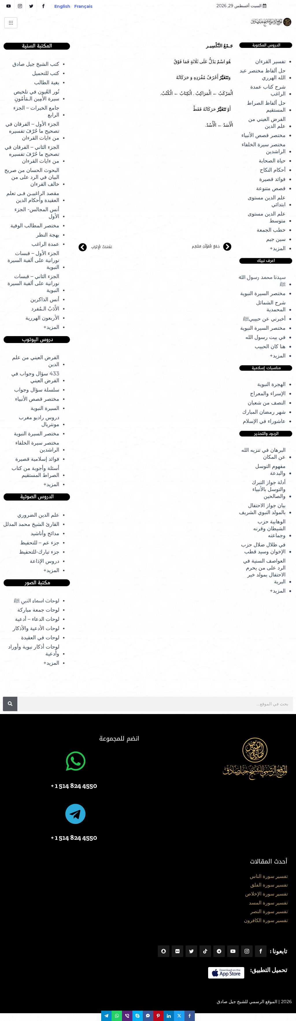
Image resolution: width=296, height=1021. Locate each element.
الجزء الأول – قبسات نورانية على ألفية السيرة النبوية (33, 260)
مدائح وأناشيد (45, 533)
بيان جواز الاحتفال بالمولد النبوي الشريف (262, 509)
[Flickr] (177, 951)
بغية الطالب (46, 82)
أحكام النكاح (273, 170)
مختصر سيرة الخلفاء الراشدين (264, 148)
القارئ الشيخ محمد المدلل (31, 524)
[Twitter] (191, 951)
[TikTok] (205, 951)
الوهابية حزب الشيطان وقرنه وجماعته (269, 528)
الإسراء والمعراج (268, 393)
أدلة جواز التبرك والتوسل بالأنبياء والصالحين (269, 489)
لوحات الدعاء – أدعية (37, 619)
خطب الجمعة (271, 230)
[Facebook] (261, 951)
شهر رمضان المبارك (264, 412)
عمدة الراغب (45, 244)
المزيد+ (278, 248)
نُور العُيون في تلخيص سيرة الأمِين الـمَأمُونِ (36, 95)
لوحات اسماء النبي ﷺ (36, 600)
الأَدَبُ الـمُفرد (45, 309)
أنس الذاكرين (44, 299)
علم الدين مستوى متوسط (267, 217)
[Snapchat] (163, 951)
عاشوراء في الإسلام (264, 421)
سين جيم (276, 239)
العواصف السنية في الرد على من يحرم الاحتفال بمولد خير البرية (264, 571)
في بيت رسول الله (265, 337)
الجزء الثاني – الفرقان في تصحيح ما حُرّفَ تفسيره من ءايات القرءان (32, 154)
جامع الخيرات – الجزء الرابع (36, 111)
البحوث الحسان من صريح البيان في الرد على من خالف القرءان (31, 177)
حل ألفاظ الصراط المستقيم (266, 106)
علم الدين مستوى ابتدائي (267, 201)
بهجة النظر (47, 235)
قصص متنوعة (271, 188)
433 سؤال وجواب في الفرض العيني (35, 377)
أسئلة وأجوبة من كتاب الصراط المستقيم (35, 471)
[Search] (10, 704)
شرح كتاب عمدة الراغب (268, 90)
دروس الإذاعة (44, 561)
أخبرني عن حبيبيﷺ (264, 319)
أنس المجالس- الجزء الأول (36, 213)
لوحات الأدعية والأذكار (36, 628)
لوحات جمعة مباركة (38, 610)
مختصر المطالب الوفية (34, 225)
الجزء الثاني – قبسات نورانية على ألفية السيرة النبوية (33, 283)
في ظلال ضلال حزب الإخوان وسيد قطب (263, 548)
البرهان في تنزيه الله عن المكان (263, 453)
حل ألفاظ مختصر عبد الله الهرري (263, 74)
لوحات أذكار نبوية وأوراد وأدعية (33, 650)
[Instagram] (247, 951)
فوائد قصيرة (272, 179)
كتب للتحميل (45, 73)
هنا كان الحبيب (270, 346)
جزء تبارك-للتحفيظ (39, 552)
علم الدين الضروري (38, 515)
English (62, 6)
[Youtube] (233, 951)
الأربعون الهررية (42, 318)
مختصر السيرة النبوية (263, 293)
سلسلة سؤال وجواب (36, 390)
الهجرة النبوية (271, 384)
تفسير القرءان (270, 61)
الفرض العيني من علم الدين (267, 122)
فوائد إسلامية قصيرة (37, 459)
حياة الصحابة (272, 161)
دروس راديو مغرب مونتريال (39, 421)
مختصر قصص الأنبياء (263, 135)
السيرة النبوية (45, 408)
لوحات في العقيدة (40, 637)
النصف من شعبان (267, 403)
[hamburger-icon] (10, 22)
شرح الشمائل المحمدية (271, 306)
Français (87, 6)
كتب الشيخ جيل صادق (35, 64)
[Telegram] (219, 951)
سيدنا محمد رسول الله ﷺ (262, 280)
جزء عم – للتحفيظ (39, 542)
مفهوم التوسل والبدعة (270, 469)
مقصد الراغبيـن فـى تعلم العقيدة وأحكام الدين (32, 196)
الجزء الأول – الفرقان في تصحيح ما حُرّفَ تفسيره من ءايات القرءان (32, 131)
